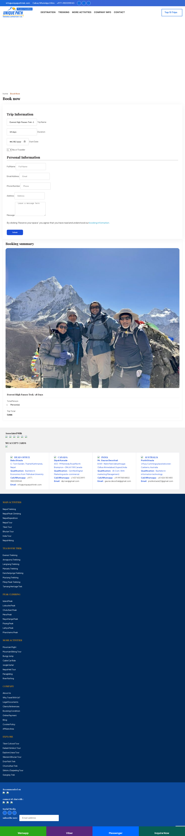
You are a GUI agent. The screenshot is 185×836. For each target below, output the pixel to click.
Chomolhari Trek (10, 766)
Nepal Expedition (10, 518)
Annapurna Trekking (11, 559)
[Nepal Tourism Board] (10, 436)
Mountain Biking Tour (12, 651)
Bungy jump (8, 656)
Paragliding (8, 674)
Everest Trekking (10, 555)
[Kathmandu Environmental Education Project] (22, 436)
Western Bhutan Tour (12, 757)
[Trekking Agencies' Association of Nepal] (14, 436)
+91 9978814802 (122, 477)
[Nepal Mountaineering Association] (18, 436)
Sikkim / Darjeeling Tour (13, 770)
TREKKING (63, 12)
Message (11, 215)
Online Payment (10, 715)
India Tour (7, 536)
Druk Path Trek (9, 761)
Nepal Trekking (9, 509)
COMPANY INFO (102, 12)
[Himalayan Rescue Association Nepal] (26, 436)
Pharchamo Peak (10, 632)
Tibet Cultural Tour (11, 743)
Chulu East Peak (10, 610)
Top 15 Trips (171, 12)
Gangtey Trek (9, 775)
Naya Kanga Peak (10, 619)
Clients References (11, 706)
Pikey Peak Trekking (11, 582)
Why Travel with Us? (11, 697)
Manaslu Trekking (10, 568)
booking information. (99, 222)
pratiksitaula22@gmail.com (160, 481)
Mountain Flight (9, 647)
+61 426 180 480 (165, 477)
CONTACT (119, 12)
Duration (41, 132)
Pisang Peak (8, 623)
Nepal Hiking (8, 540)
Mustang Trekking (10, 577)
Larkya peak (8, 628)
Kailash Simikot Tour (12, 748)
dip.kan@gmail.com (70, 481)
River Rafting (8, 678)
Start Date (33, 141)
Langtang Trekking (11, 564)
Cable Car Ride (9, 660)
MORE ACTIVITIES (81, 12)
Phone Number (13, 186)
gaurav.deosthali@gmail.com (118, 481)
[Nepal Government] (6, 436)
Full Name (11, 166)
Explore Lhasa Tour (11, 752)
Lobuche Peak (9, 605)
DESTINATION (48, 12)
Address (10, 195)
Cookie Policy (9, 724)
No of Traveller (18, 149)
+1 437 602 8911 (78, 477)
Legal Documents (10, 702)
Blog (5, 720)
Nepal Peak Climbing (12, 513)
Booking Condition (11, 711)
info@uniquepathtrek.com (30, 484)
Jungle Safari (8, 665)
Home (5, 93)
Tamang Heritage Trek (12, 586)
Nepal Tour (7, 522)
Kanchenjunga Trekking (13, 573)
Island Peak (8, 601)
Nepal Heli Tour (9, 669)
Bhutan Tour (8, 531)
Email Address (13, 176)
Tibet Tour (7, 527)
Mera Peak (7, 614)
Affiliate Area (8, 729)
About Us (7, 693)
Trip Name (41, 122)
